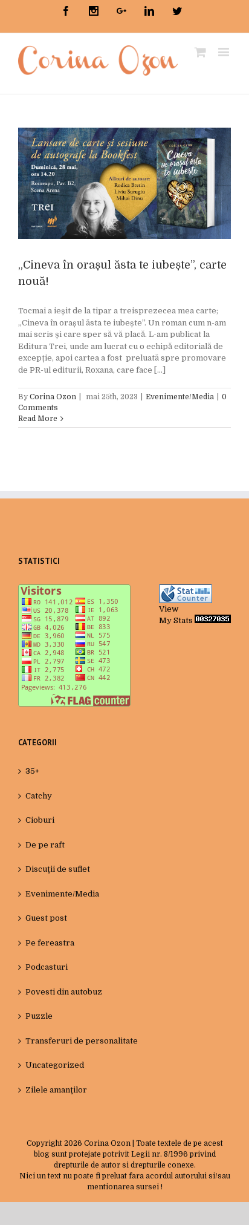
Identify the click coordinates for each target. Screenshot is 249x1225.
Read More (37, 418)
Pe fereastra (49, 942)
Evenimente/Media (180, 397)
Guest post (46, 918)
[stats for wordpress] (185, 590)
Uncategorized (54, 1065)
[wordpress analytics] (213, 620)
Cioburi (39, 820)
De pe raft (45, 844)
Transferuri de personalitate (81, 1040)
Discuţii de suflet (57, 869)
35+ (32, 771)
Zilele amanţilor (56, 1089)
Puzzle (39, 1016)
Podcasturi (46, 967)
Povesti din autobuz (63, 991)
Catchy (38, 795)
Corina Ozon (53, 397)
